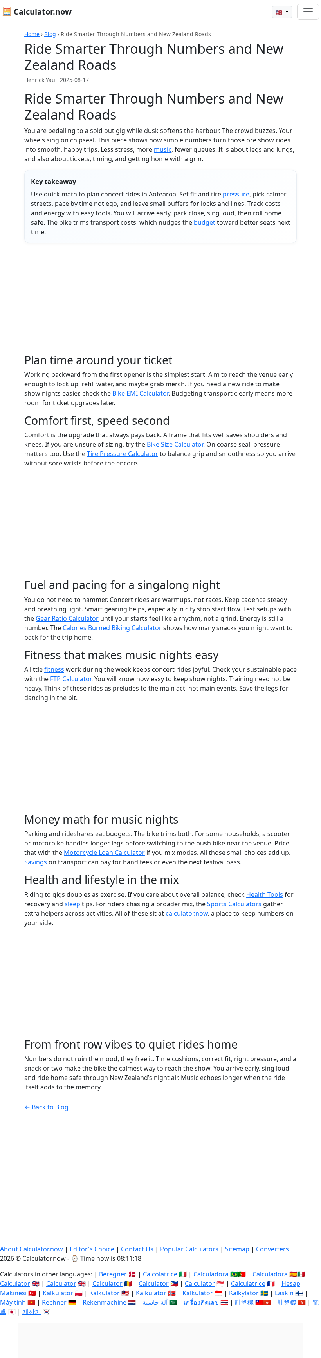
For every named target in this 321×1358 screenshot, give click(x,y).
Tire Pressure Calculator (122, 453)
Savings (35, 862)
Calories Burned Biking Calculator (112, 628)
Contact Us (137, 1249)
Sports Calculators (234, 904)
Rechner (54, 1302)
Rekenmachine (104, 1302)
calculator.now (187, 913)
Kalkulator (58, 1293)
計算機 (244, 1302)
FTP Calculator (70, 678)
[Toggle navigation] (308, 12)
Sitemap (237, 1249)
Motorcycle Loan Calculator (104, 852)
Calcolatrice (160, 1274)
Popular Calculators (189, 1249)
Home (32, 34)
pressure (236, 194)
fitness (54, 669)
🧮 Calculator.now (37, 11)
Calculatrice (248, 1283)
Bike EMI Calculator (140, 393)
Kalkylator (244, 1293)
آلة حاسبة (155, 1302)
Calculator (15, 1283)
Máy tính (13, 1302)
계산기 (31, 1311)
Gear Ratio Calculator (67, 618)
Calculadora (211, 1274)
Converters (272, 1249)
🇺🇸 (280, 12)
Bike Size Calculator (175, 444)
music (162, 149)
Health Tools (264, 894)
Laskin (284, 1293)
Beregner (113, 1274)
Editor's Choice (92, 1249)
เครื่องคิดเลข (201, 1302)
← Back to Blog (46, 1107)
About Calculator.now (31, 1249)
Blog (50, 34)
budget (204, 222)
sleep (72, 904)
